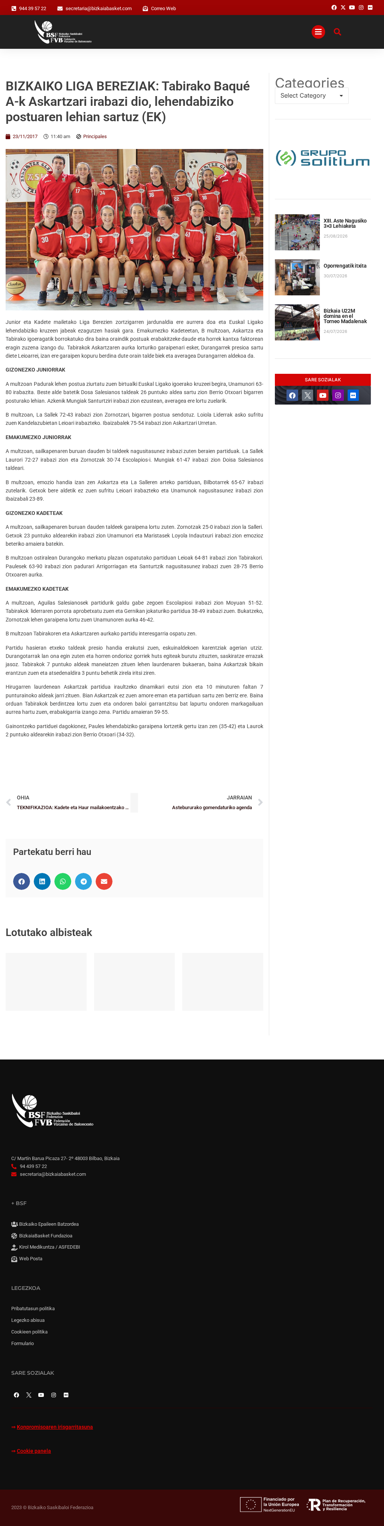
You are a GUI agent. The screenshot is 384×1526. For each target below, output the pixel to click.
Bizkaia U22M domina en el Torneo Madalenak (345, 316)
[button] (21, 881)
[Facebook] (292, 395)
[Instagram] (338, 395)
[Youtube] (322, 395)
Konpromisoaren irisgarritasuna (55, 1427)
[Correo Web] (145, 8)
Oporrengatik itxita (345, 266)
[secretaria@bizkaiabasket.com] (60, 8)
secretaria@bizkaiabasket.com (99, 8)
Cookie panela (34, 1451)
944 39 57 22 (32, 8)
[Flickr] (353, 395)
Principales (95, 136)
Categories (310, 82)
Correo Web (163, 8)
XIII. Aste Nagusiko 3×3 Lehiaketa (345, 223)
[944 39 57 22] (13, 8)
